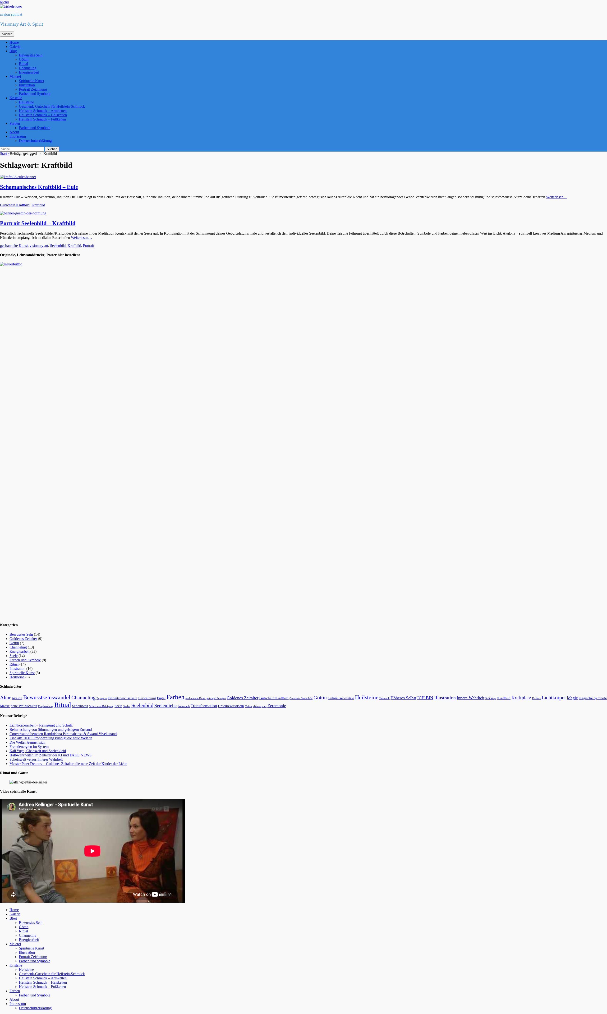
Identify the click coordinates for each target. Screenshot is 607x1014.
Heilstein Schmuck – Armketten (43, 111)
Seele (13, 656)
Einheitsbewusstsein (122, 698)
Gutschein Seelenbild (301, 698)
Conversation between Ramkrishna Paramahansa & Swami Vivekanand (63, 734)
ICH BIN (425, 697)
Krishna (536, 698)
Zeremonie (276, 705)
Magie (572, 697)
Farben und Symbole (34, 94)
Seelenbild (58, 246)
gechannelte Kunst (14, 246)
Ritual (23, 64)
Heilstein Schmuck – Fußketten (42, 119)
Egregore (102, 698)
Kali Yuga (490, 698)
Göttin (23, 59)
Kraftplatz (521, 697)
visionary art (39, 246)
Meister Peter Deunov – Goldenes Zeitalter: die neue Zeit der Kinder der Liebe (68, 764)
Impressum (17, 136)
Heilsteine (26, 102)
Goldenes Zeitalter (23, 639)
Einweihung (147, 698)
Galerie (14, 47)
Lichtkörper (554, 697)
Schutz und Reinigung (101, 706)
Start (5, 154)
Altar (5, 697)
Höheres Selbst (403, 697)
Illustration (27, 85)
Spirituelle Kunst (31, 81)
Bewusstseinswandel (46, 697)
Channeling (27, 68)
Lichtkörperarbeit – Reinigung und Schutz (41, 725)
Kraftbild (38, 205)
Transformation (204, 705)
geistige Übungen (216, 698)
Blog (13, 51)
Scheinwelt (80, 706)
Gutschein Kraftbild (15, 205)
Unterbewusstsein (231, 706)
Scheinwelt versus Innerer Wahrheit (36, 759)
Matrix (5, 706)
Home (14, 42)
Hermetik (384, 698)
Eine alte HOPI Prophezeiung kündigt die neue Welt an (50, 738)
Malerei (15, 76)
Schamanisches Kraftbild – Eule (39, 187)
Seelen (126, 706)
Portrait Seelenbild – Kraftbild (37, 223)
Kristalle (15, 98)
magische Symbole (593, 698)
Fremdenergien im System (29, 747)
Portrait (88, 246)
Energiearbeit (29, 72)
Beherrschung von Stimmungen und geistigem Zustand (50, 729)
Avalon (17, 698)
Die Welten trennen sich (27, 742)
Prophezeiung (45, 706)
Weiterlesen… (556, 197)
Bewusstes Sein (30, 55)
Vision (248, 706)
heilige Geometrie (341, 698)
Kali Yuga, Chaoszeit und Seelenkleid (37, 751)
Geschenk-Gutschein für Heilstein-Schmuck (52, 106)
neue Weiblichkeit (24, 706)
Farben (14, 123)
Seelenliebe (165, 705)
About (14, 132)
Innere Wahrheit (470, 697)
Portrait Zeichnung (33, 89)
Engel (161, 698)
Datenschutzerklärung (35, 141)
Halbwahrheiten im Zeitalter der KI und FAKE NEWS (50, 755)
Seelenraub (184, 706)
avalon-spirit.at (11, 14)
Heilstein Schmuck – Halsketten (43, 115)
